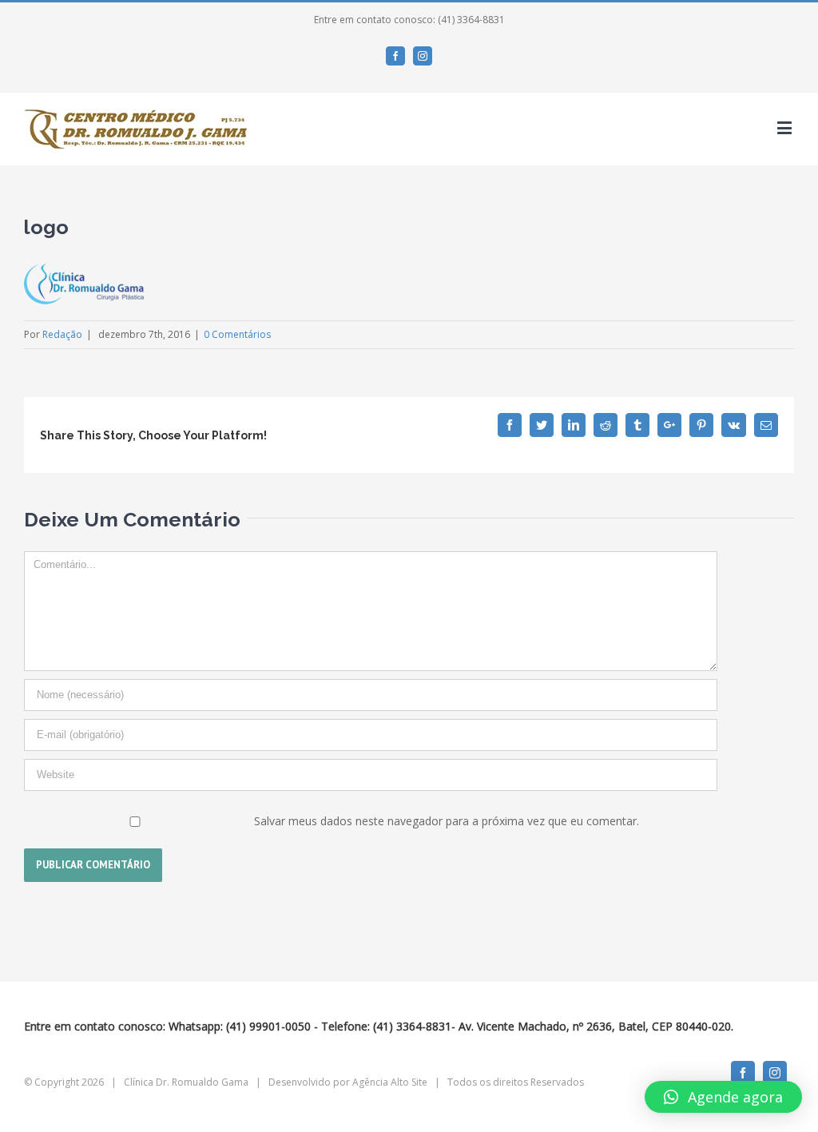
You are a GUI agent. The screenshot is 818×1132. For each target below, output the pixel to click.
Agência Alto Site (389, 1082)
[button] (723, 1097)
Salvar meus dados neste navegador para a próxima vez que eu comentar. (446, 820)
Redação (62, 334)
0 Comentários (237, 334)
